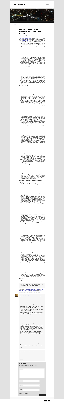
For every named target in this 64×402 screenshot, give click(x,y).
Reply (22, 347)
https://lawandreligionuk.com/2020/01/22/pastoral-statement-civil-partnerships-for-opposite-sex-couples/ (31, 286)
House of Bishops (36, 289)
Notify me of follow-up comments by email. (25, 391)
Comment (21, 369)
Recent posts (28, 21)
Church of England (27, 289)
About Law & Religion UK (20, 21)
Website (21, 389)
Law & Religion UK (19, 4)
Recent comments (34, 21)
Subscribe (42, 21)
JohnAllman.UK (22, 295)
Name (21, 381)
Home (14, 21)
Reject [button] (49, 400)
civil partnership (32, 289)
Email (21, 385)
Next (49, 24)
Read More (52, 400)
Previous (15, 24)
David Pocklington (29, 35)
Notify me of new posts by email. (24, 393)
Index (25, 21)
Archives (39, 21)
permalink (40, 290)
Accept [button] (46, 400)
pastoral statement (25, 40)
